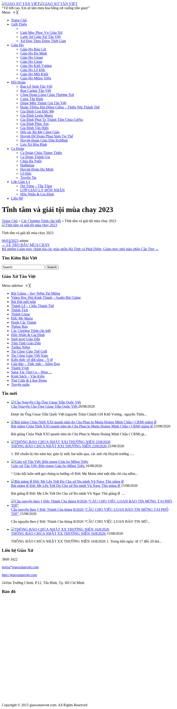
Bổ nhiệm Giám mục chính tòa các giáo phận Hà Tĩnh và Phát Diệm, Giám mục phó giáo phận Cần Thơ (80, 249)
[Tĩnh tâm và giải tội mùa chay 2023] (29, 225)
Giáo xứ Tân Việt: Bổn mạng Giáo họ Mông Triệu (48, 466)
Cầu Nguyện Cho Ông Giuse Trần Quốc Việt (44, 406)
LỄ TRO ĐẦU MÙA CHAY (26, 245)
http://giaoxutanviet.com (19, 575)
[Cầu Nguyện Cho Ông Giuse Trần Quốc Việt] (46, 402)
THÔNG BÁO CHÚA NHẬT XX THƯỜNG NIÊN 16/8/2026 (58, 533)
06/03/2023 (10, 241)
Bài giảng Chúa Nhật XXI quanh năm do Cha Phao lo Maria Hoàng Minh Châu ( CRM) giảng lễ (82, 426)
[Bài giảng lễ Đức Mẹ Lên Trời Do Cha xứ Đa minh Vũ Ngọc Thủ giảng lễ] (67, 481)
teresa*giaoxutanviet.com (20, 567)
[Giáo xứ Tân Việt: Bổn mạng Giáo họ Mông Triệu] (49, 462)
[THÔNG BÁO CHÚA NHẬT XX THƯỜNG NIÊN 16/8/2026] (60, 529)
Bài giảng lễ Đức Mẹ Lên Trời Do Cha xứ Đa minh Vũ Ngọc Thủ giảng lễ (66, 486)
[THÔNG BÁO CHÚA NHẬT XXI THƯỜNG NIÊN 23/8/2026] (60, 442)
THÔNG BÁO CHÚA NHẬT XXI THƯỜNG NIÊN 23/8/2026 (59, 446)
